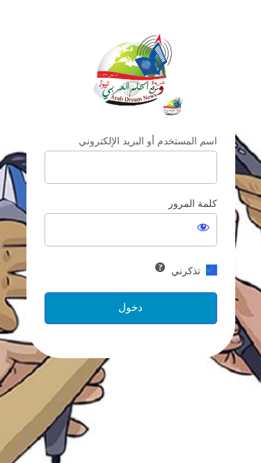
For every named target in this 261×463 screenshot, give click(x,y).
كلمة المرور (192, 203)
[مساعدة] (160, 267)
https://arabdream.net (131, 70)
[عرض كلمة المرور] (203, 227)
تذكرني (185, 270)
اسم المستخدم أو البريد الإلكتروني (148, 140)
